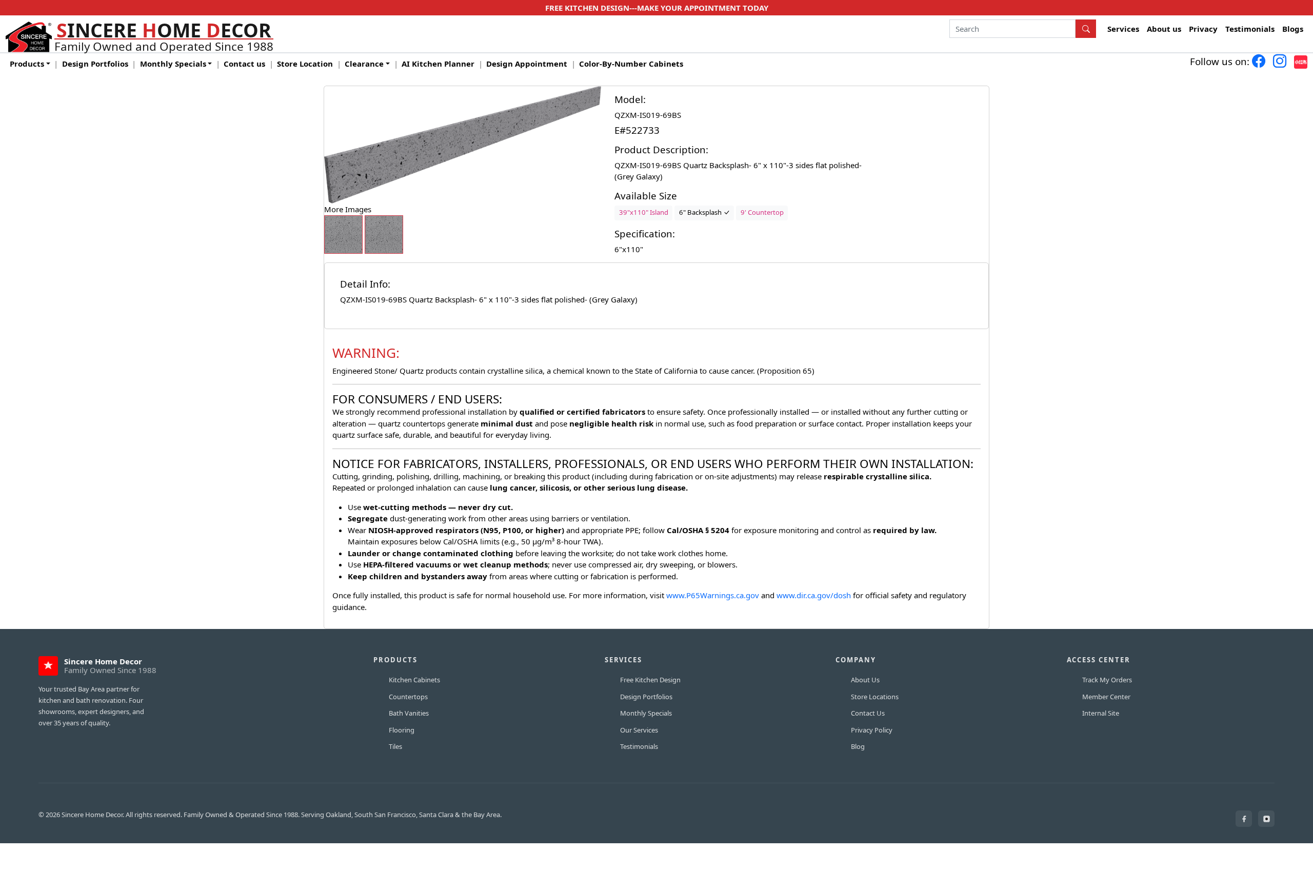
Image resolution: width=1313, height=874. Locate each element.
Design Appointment (526, 63)
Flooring (401, 730)
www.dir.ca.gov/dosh (814, 595)
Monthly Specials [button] (173, 63)
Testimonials (1250, 29)
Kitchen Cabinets (414, 679)
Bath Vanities (409, 713)
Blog (858, 746)
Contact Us (868, 713)
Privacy (1203, 29)
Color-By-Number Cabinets (631, 63)
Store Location (305, 63)
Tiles (395, 746)
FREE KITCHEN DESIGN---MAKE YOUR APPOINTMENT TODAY (656, 8)
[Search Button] (1086, 28)
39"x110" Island (643, 212)
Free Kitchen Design (650, 679)
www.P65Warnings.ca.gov (713, 595)
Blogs (1292, 29)
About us (1164, 29)
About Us (865, 679)
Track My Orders (1107, 679)
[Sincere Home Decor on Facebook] (1244, 818)
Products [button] (27, 63)
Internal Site (1100, 713)
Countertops (408, 696)
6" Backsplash (701, 212)
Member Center (1106, 696)
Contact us (244, 63)
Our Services (639, 730)
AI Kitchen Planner (438, 63)
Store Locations (875, 696)
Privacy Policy (871, 730)
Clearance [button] (364, 63)
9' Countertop (762, 212)
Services (1123, 29)
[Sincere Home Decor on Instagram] (1266, 818)
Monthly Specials (646, 713)
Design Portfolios (95, 63)
